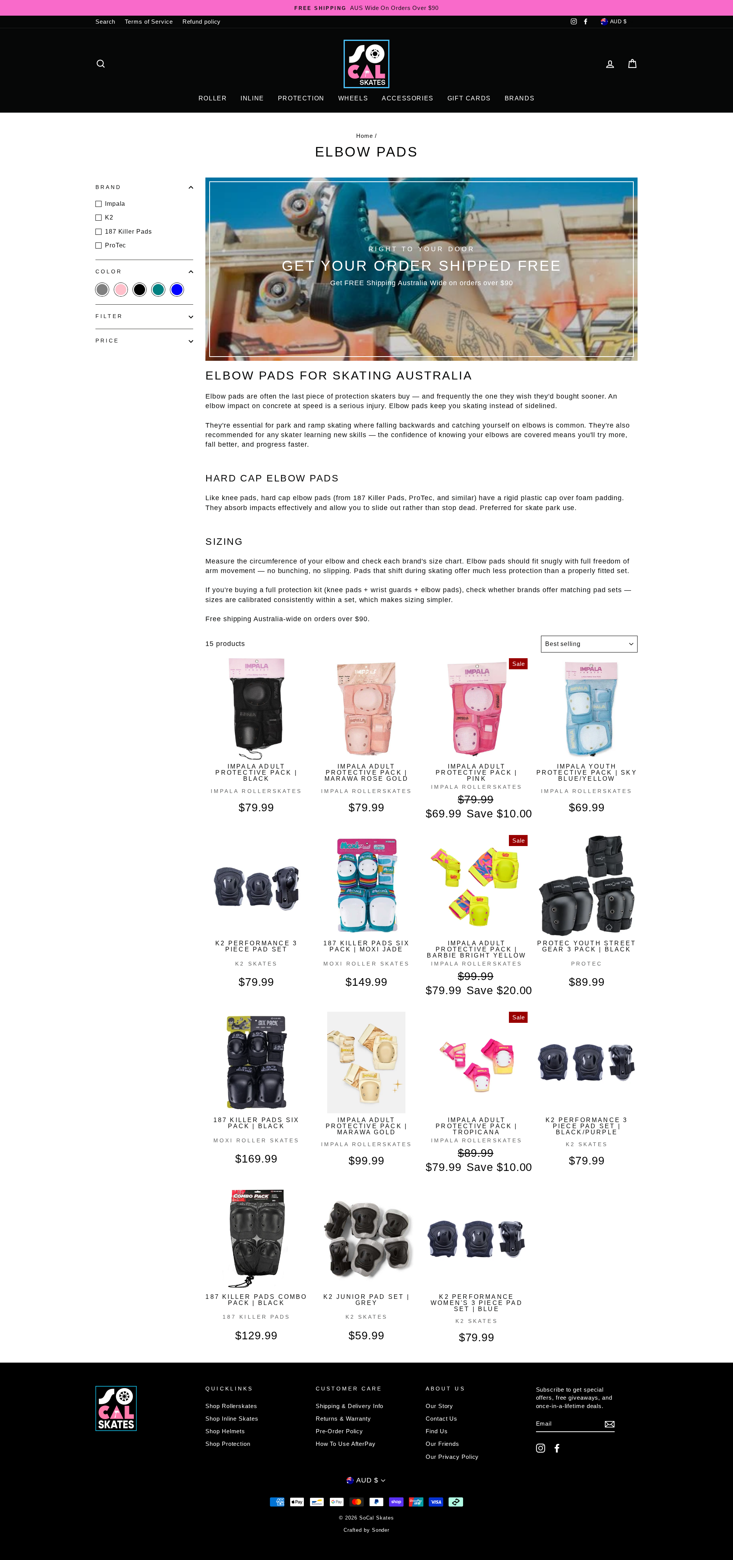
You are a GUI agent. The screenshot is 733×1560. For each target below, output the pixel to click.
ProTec (115, 245)
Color (108, 272)
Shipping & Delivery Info (350, 1406)
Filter (109, 316)
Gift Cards (469, 98)
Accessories (408, 98)
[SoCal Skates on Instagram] (540, 1448)
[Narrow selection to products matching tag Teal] (158, 289)
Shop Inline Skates (231, 1418)
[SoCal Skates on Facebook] (557, 1448)
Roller (213, 98)
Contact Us (441, 1418)
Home (364, 135)
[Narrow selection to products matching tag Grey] (102, 289)
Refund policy (201, 21)
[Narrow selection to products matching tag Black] (139, 289)
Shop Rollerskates (231, 1406)
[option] (366, 8)
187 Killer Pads (128, 231)
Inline (252, 98)
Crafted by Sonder (366, 1530)
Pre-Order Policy (339, 1431)
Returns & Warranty (343, 1418)
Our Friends (442, 1443)
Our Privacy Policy (452, 1456)
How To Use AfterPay (346, 1443)
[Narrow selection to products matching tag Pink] (121, 289)
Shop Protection (227, 1443)
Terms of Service (149, 21)
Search (105, 21)
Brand (108, 187)
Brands (520, 98)
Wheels (353, 98)
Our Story (439, 1406)
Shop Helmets (225, 1431)
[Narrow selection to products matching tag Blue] (177, 289)
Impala (115, 203)
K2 (109, 217)
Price (107, 341)
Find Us (436, 1431)
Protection (301, 98)
